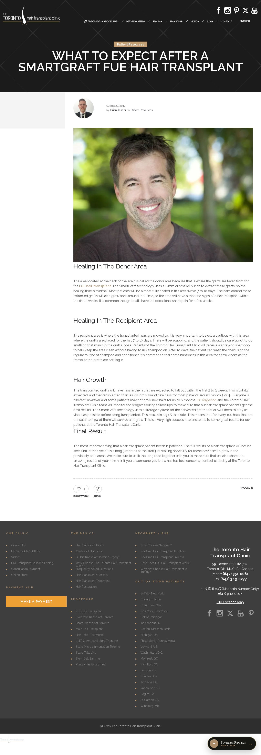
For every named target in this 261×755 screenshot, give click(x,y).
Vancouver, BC (150, 688)
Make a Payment (36, 601)
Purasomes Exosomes (90, 664)
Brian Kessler (118, 110)
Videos (16, 557)
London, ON (148, 670)
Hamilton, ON (149, 664)
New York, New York (153, 611)
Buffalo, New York (152, 593)
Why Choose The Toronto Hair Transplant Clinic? (103, 564)
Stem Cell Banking (88, 658)
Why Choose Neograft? (156, 545)
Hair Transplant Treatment (92, 580)
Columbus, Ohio (151, 605)
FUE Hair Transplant (89, 611)
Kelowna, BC (148, 682)
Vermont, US (148, 646)
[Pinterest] (236, 10)
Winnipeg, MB (149, 705)
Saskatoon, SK (149, 699)
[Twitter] (245, 10)
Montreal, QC (149, 658)
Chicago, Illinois (150, 599)
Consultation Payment (25, 569)
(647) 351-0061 (236, 574)
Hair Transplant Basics (90, 545)
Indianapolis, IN (150, 623)
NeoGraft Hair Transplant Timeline (162, 551)
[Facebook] (218, 10)
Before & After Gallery (25, 551)
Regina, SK (147, 694)
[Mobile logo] (12, 742)
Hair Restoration (86, 586)
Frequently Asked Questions (94, 569)
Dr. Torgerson (207, 400)
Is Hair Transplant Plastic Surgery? (98, 557)
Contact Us (18, 545)
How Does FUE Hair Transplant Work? (165, 563)
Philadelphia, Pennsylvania (157, 640)
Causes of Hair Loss (89, 551)
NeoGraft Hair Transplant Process (162, 557)
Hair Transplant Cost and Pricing (32, 563)
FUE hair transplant (95, 286)
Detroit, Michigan (151, 617)
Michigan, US (148, 634)
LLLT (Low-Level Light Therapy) (97, 640)
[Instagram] (227, 10)
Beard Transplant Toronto (92, 623)
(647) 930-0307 (230, 594)
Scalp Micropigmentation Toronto (98, 646)
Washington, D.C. (151, 652)
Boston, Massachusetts (155, 629)
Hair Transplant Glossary (92, 574)
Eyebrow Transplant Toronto (94, 617)
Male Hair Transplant (89, 629)
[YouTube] (254, 10)
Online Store (19, 574)
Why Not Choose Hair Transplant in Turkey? (163, 570)
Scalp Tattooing (86, 652)
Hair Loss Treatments (90, 634)
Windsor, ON (148, 676)
